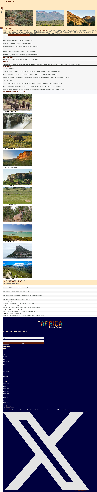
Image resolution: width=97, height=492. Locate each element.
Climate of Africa (5, 369)
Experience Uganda (6, 383)
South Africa (12, 30)
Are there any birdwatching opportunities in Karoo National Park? (12, 305)
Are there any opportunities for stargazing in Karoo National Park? (13, 309)
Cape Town (27, 63)
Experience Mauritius (6, 402)
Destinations (5, 356)
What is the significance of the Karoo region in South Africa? (12, 301)
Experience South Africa (6, 391)
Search (1, 7)
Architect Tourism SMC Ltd (7, 409)
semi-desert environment (43, 30)
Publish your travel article (6, 361)
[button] (50, 286)
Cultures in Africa (5, 374)
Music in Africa (5, 378)
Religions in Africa (5, 379)
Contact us (4, 364)
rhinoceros (32, 31)
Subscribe (23, 343)
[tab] (5, 35)
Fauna (4, 359)
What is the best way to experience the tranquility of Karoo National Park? (14, 313)
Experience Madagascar (6, 400)
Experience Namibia (6, 393)
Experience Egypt (5, 397)
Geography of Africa (6, 371)
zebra (27, 31)
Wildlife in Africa (5, 373)
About (4, 354)
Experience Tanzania (6, 386)
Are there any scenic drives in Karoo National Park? (11, 293)
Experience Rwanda (6, 388)
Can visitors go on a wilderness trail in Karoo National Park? (12, 297)
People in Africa (5, 376)
